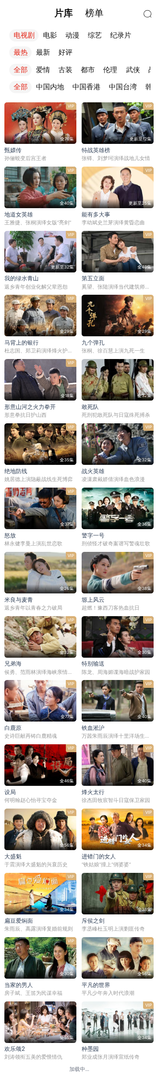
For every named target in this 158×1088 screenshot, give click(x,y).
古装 (65, 70)
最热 (21, 52)
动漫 (72, 35)
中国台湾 (123, 87)
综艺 (95, 35)
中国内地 (50, 87)
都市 (88, 70)
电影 (50, 35)
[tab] (63, 13)
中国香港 (86, 87)
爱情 (43, 70)
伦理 (110, 70)
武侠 (133, 70)
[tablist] (79, 13)
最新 (43, 52)
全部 (21, 70)
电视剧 (24, 35)
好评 (65, 52)
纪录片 (120, 35)
